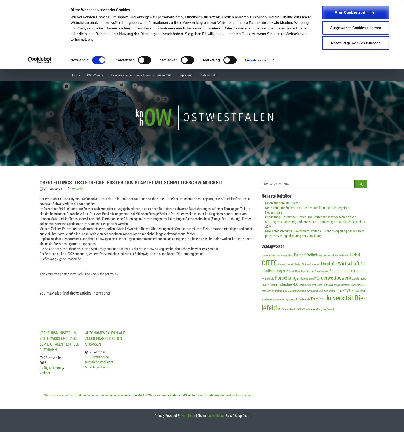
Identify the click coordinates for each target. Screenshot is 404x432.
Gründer (356, 278)
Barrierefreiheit (306, 255)
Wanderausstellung (312, 309)
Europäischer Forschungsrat (315, 271)
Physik (347, 290)
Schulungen (359, 290)
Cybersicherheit (286, 264)
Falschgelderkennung (347, 271)
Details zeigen (256, 60)
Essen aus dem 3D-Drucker (282, 203)
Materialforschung (297, 290)
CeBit (355, 255)
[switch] (144, 60)
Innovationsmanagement (337, 285)
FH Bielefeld (268, 278)
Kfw (285, 290)
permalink (111, 274)
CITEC (270, 263)
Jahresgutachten (274, 290)
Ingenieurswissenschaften (312, 285)
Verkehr (77, 189)
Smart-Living (268, 299)
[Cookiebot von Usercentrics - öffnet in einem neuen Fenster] (39, 60)
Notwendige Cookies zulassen (355, 43)
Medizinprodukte (327, 290)
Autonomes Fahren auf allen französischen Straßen (105, 338)
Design (297, 264)
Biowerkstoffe (342, 255)
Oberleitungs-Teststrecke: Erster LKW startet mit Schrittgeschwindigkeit (310, 217)
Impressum (186, 75)
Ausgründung (287, 255)
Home (76, 75)
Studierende (304, 299)
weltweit (102, 367)
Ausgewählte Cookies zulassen (355, 28)
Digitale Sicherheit (311, 264)
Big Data (323, 255)
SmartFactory (281, 299)
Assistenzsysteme (271, 255)
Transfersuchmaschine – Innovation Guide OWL (141, 75)
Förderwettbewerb (332, 278)
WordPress (188, 416)
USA (280, 309)
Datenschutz (208, 75)
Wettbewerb (328, 309)
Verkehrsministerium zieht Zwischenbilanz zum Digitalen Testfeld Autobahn (59, 341)
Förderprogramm (305, 278)
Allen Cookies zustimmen (355, 12)
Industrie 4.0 (288, 284)
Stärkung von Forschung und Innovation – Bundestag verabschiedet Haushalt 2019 (95, 395)
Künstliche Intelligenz (99, 362)
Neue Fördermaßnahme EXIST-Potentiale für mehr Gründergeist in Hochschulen (202, 395)
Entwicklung (294, 271)
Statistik (293, 299)
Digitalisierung (53, 368)
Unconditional (216, 416)
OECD (339, 290)
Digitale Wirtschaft (340, 263)
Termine (317, 299)
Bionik (331, 255)
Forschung (285, 278)
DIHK (285, 271)
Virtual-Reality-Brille (292, 309)
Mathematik (312, 290)
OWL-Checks (95, 75)
